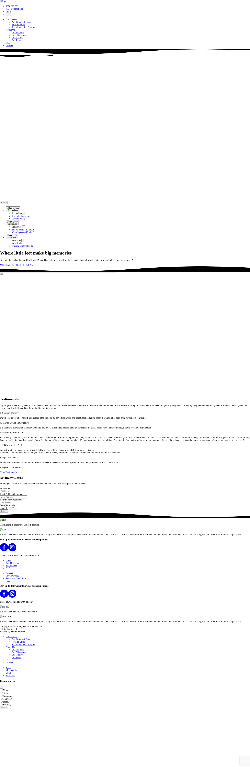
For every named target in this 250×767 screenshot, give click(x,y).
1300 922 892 (12, 6)
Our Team (16, 40)
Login (8, 11)
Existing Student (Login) (23, 246)
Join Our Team (12, 563)
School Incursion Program (23, 27)
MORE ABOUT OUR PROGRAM (16, 265)
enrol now (10, 675)
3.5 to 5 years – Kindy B (23, 232)
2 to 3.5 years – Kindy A (23, 229)
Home (8, 560)
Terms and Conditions (16, 578)
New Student (18, 243)
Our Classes (11, 19)
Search (4, 707)
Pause (4, 202)
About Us (10, 30)
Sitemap (9, 581)
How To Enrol (18, 24)
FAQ (8, 43)
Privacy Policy (12, 575)
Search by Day (18, 218)
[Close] (1, 687)
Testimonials (11, 565)
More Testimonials (8, 472)
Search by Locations (21, 216)
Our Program (18, 32)
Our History (17, 37)
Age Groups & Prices (21, 22)
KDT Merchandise (14, 9)
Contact (9, 45)
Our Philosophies (19, 35)
